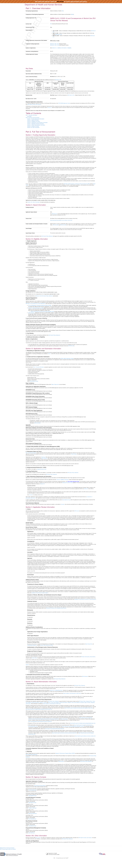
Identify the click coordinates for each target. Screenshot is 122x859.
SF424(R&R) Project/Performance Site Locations (38, 393)
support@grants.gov (32, 795)
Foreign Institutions (30, 291)
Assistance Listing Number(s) (32, 51)
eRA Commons (31, 312)
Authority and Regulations (32, 841)
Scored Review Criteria (31, 527)
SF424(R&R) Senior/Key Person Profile (35, 399)
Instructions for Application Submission (36, 386)
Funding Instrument (30, 207)
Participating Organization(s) (32, 11)
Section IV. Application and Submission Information (37, 122)
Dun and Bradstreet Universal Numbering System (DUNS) (39, 305)
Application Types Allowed (31, 212)
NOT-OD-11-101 (71, 345)
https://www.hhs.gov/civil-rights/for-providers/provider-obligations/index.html (78, 707)
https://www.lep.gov (64, 718)
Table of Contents (33, 113)
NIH (62, 10)
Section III (86, 488)
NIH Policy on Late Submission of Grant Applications (35, 303)
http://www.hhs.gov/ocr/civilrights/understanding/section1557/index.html (39, 709)
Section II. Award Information (33, 120)
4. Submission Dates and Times (34, 451)
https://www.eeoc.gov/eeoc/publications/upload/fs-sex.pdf (72, 726)
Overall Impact (29, 522)
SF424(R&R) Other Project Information (35, 396)
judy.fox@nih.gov (31, 832)
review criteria (34, 657)
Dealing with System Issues (67, 482)
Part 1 (49, 353)
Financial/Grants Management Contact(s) (36, 828)
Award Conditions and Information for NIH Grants (72, 693)
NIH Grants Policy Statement (47, 236)
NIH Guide (60, 1)
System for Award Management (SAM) (36, 307)
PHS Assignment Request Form (33, 443)
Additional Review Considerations (34, 627)
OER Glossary (54, 213)
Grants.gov (43, 457)
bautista (63, 499)
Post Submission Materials (32, 503)
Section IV (50, 107)
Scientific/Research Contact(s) (33, 797)
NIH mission (77, 510)
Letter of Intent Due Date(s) (31, 76)
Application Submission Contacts (34, 781)
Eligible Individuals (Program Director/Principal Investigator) (41, 324)
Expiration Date (29, 95)
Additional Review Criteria (32, 579)
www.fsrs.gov (61, 761)
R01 (58, 43)
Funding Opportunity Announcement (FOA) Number (36, 40)
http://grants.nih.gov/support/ (40, 785)
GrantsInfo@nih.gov (32, 790)
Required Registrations (31, 298)
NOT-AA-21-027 (59, 34)
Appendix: (28, 425)
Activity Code (28, 23)
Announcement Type (30, 27)
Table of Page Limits (55, 384)
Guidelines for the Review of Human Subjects (40, 592)
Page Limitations (30, 383)
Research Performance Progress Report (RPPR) (65, 753)
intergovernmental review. (41, 469)
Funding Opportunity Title (31, 17)
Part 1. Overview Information (31, 115)
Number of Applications (31, 48)
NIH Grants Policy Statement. (54, 335)
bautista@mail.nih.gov (34, 381)
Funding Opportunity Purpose (32, 54)
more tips (30, 494)
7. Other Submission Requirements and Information (38, 476)
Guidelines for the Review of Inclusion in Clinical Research (85, 599)
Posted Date (28, 71)
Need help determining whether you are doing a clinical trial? (61, 220)
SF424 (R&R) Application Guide (64, 103)
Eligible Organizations (31, 243)
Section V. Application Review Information (35, 123)
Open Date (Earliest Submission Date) (34, 73)
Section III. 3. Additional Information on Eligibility (61, 47)
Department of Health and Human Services (43, 4)
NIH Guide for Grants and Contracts (34, 104)
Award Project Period (30, 233)
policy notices (38, 837)
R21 (51, 23)
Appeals (27, 664)
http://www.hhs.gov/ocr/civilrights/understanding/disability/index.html (82, 723)
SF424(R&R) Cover (30, 389)
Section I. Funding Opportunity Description (35, 118)
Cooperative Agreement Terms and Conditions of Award (40, 748)
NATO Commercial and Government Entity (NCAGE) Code (42, 311)
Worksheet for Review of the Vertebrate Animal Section (56, 608)
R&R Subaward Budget (31, 407)
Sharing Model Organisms (32, 645)
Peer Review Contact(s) (31, 821)
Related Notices (29, 30)
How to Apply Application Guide (73, 481)
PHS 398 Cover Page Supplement (34, 410)
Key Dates (29, 116)
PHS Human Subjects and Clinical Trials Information (39, 427)
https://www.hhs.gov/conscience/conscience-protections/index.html (64, 732)
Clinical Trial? (28, 218)
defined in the (44, 295)
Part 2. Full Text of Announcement (32, 117)
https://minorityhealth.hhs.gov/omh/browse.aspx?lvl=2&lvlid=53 (40, 721)
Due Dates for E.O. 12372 (31, 98)
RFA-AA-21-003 (53, 45)
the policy (62, 504)
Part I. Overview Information (31, 452)
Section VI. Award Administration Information (36, 125)
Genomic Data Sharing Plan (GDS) (46, 645)
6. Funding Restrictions (31, 471)
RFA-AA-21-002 (53, 43)
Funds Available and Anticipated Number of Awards (36, 223)
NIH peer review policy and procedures (88, 656)
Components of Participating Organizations (35, 14)
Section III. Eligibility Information (33, 121)
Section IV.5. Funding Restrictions (56, 690)
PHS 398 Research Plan (31, 413)
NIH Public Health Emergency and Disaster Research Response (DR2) (77, 183)
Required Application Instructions (34, 102)
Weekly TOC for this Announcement (7, 847)
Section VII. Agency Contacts (33, 126)
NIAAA (72, 14)
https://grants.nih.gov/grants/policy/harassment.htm (54, 728)
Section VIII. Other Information (33, 127)
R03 (58, 45)
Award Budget (29, 228)
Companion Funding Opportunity (32, 43)
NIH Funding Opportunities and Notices (8, 849)
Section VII (42, 483)
